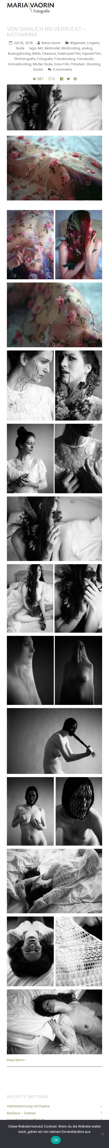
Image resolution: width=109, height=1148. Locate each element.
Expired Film (91, 53)
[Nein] (102, 1134)
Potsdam (78, 64)
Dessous (49, 53)
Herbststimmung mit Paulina (28, 1106)
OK (55, 1140)
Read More (15, 1060)
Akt (40, 48)
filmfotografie (25, 59)
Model (38, 64)
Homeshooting (19, 64)
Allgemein (77, 43)
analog (87, 48)
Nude (20, 48)
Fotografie (45, 59)
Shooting (93, 64)
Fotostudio (85, 59)
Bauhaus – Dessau (21, 1113)
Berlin (36, 53)
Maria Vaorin (51, 43)
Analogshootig (19, 53)
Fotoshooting (64, 59)
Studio (38, 69)
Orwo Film (61, 64)
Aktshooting (70, 48)
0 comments (62, 69)
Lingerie (93, 43)
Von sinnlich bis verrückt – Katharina (46, 32)
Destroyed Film (69, 53)
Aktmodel (52, 48)
